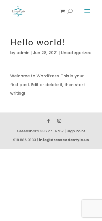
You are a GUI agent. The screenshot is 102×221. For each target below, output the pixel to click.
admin (22, 53)
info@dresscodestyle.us (64, 140)
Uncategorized (76, 53)
